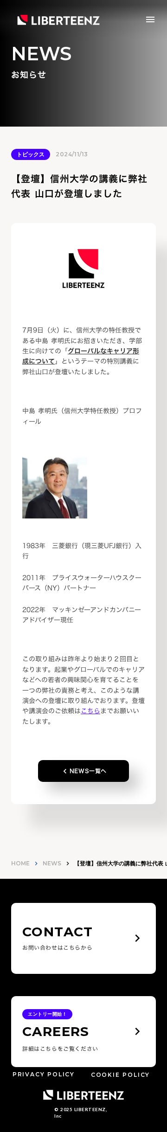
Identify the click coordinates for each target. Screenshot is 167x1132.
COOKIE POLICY (120, 1074)
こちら (90, 711)
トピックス (31, 154)
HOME (20, 863)
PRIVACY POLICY (44, 1075)
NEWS (52, 863)
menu (150, 19)
